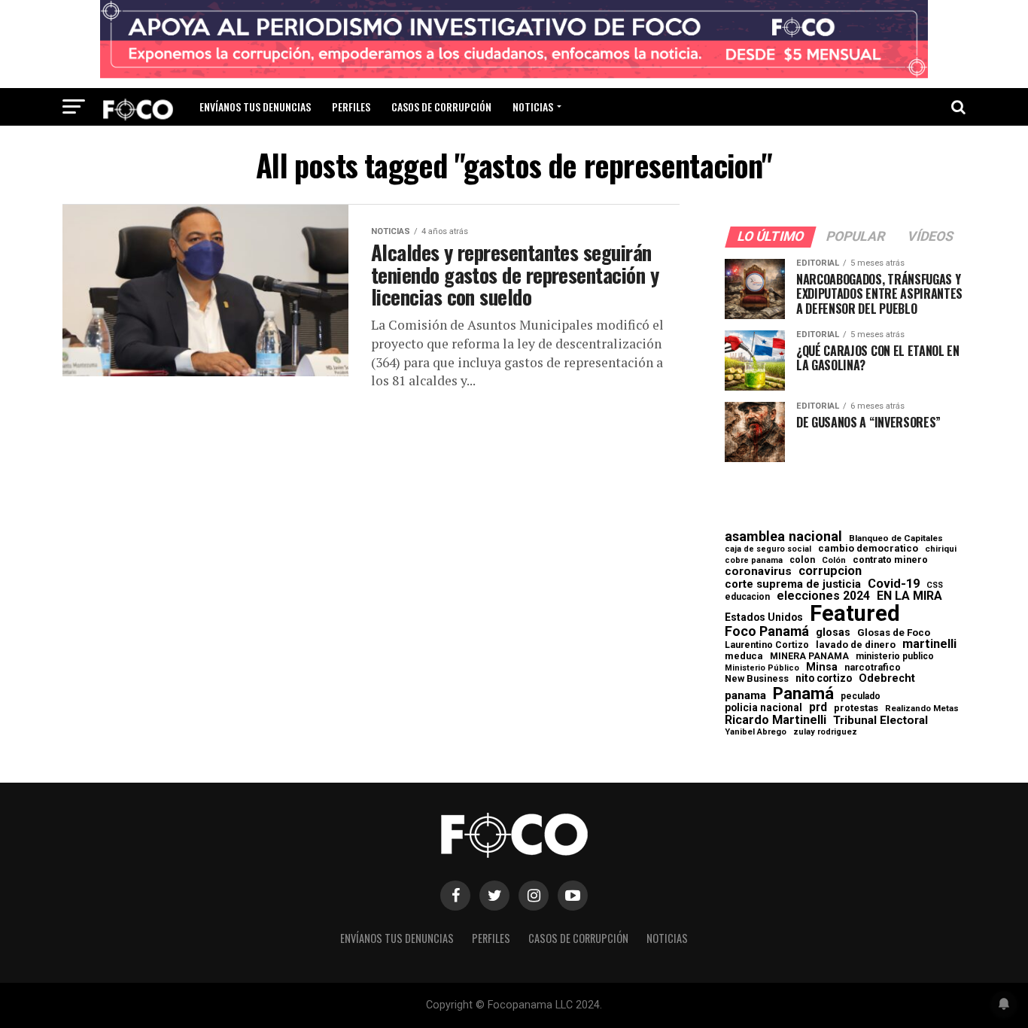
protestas (856, 708)
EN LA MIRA (909, 596)
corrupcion (830, 571)
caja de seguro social (768, 550)
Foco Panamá (767, 631)
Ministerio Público (762, 669)
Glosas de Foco (893, 632)
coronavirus (758, 571)
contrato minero (890, 560)
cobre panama (754, 561)
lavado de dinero (856, 645)
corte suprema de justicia (793, 584)
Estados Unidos (764, 618)
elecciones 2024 (823, 596)
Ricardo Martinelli (775, 720)
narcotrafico (872, 667)
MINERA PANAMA (809, 656)
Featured (855, 614)
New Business (757, 679)
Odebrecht (887, 678)
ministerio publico (895, 656)
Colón (834, 560)
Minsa (822, 667)
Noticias (532, 106)
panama (745, 695)
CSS (934, 586)
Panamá (803, 693)
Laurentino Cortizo (767, 644)
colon (802, 559)
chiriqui (941, 549)
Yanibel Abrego (755, 732)
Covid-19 (894, 584)
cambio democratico (868, 549)
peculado (860, 696)
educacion (747, 596)
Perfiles (351, 106)
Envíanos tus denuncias (255, 106)
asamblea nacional (783, 536)
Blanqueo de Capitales (896, 538)
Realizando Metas (922, 708)
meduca (744, 657)
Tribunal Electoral (880, 720)
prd (818, 707)
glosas (833, 632)
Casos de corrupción (441, 106)
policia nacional (763, 708)
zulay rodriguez (825, 732)
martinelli (929, 644)
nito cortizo (823, 679)
